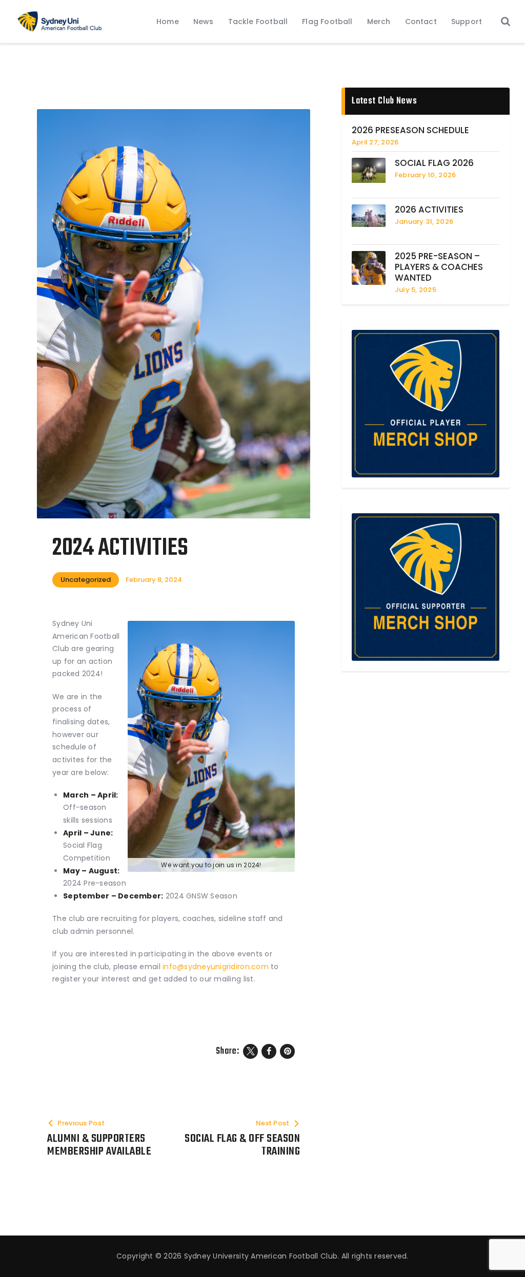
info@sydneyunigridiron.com (216, 966)
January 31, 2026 (424, 221)
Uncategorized (85, 579)
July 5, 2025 (415, 290)
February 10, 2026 (425, 175)
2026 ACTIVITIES (429, 209)
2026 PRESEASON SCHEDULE (410, 130)
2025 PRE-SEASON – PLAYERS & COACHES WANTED (439, 267)
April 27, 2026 (375, 142)
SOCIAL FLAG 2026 (434, 163)
